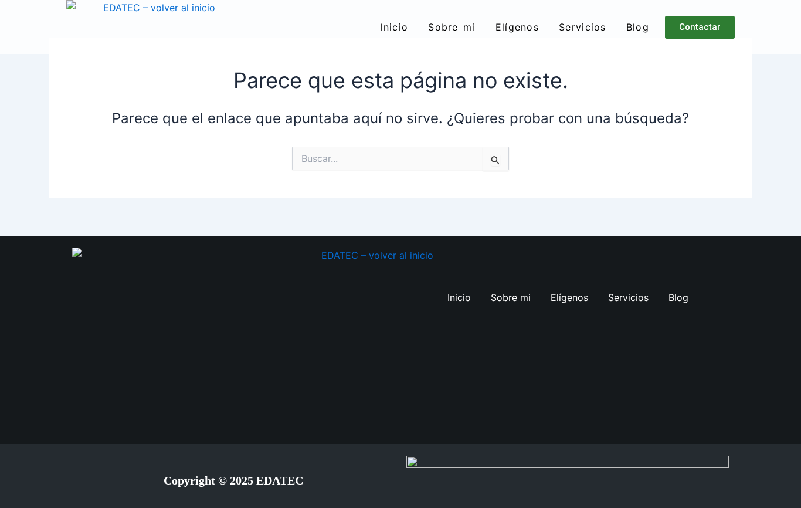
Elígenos (517, 27)
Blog (637, 27)
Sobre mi (451, 27)
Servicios (582, 27)
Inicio (394, 27)
